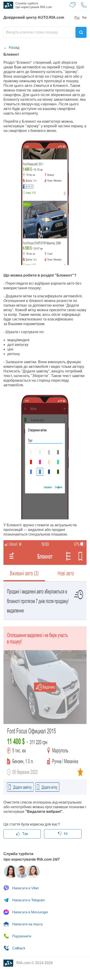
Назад (14, 47)
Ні (65, 834)
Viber (25, 888)
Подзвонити (21, 936)
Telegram (28, 900)
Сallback (18, 948)
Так (24, 834)
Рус (77, 17)
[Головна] (7, 5)
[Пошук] (81, 32)
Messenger (30, 912)
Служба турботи (33, 5)
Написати (27, 924)
